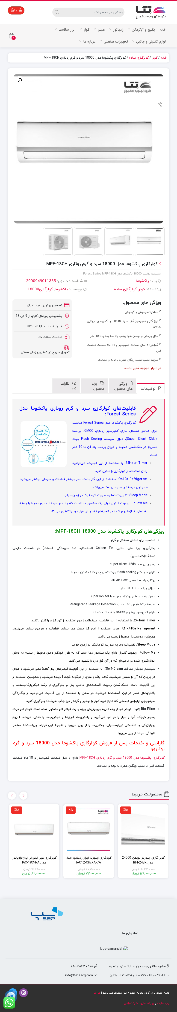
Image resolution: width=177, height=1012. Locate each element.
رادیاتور (118, 29)
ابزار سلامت (67, 29)
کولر (86, 29)
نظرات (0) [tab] (68, 386)
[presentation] (23, 796)
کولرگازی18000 (40, 289)
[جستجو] (56, 12)
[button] (20, 80)
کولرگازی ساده (139, 58)
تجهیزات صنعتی (116, 41)
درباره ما (89, 41)
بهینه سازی (147, 1003)
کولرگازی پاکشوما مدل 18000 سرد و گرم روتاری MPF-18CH (122, 758)
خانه (162, 30)
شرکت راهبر (131, 1003)
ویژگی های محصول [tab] (123, 386)
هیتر (101, 29)
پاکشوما (142, 281)
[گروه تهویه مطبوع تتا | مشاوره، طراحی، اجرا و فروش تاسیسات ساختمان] (150, 11)
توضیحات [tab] (149, 388)
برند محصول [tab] (98, 386)
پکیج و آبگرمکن (143, 29)
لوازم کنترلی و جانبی (151, 41)
